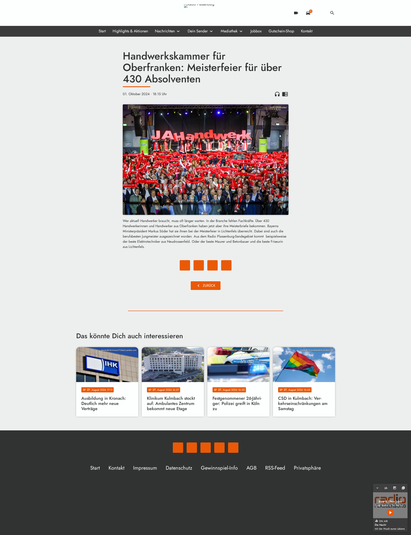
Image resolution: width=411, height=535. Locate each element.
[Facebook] (89, 13)
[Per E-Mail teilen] (226, 265)
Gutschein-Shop (281, 31)
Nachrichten (165, 31)
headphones (277, 94)
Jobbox (256, 31)
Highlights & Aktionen (130, 31)
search (332, 13)
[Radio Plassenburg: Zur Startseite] (205, 13)
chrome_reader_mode (285, 94)
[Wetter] (320, 13)
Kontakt (306, 31)
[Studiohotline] (115, 13)
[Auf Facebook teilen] (185, 265)
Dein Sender (198, 31)
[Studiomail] (106, 13)
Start (102, 31)
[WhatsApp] (80, 13)
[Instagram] (97, 13)
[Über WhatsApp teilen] (212, 265)
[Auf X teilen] (199, 265)
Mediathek (229, 31)
